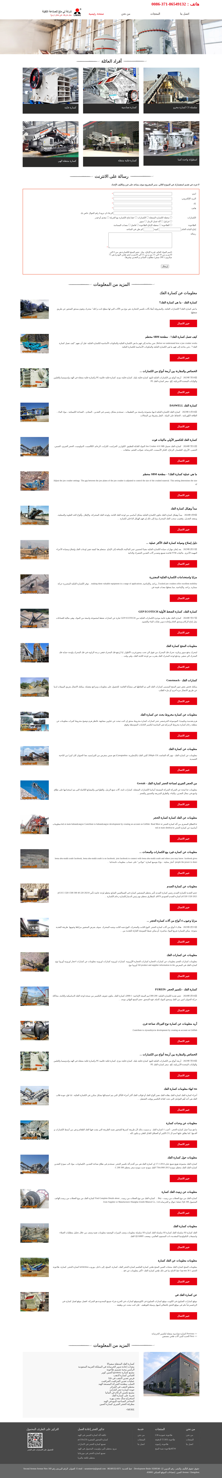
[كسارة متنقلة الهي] (51, 163)
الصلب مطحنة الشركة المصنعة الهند (116, 1384)
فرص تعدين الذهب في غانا (121, 1378)
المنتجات (190, 1440)
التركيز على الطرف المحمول (42, 1429)
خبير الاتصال (183, 323)
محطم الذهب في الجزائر (122, 1387)
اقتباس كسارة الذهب (123, 1375)
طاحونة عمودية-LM (163, 1435)
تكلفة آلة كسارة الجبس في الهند (92, 1435)
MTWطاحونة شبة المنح (165, 1449)
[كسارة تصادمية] (111, 110)
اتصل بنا (189, 1444)
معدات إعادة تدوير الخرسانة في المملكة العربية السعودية (106, 1366)
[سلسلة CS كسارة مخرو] (171, 110)
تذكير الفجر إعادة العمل (91, 1429)
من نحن (190, 1429)
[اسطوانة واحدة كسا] (171, 162)
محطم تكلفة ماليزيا (86, 1458)
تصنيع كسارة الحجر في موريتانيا (91, 1453)
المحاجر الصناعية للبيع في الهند (119, 1401)
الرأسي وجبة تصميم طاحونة (120, 1369)
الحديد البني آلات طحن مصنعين (175, 1336)
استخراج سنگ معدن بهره (122, 1398)
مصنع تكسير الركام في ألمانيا (119, 1392)
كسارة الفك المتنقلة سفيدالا (120, 1364)
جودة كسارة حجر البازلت (121, 1389)
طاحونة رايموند (161, 1444)
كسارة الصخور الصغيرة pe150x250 (93, 1440)
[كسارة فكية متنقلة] (111, 163)
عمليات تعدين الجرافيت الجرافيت (117, 1381)
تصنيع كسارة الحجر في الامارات (92, 1444)
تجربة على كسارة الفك (123, 1395)
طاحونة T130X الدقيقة (165, 1440)
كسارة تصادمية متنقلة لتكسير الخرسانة (169, 1334)
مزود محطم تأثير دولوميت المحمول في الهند (97, 1449)
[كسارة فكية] (51, 110)
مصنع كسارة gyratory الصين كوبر (117, 1372)
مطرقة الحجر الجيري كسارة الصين (117, 1404)
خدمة (141, 1429)
